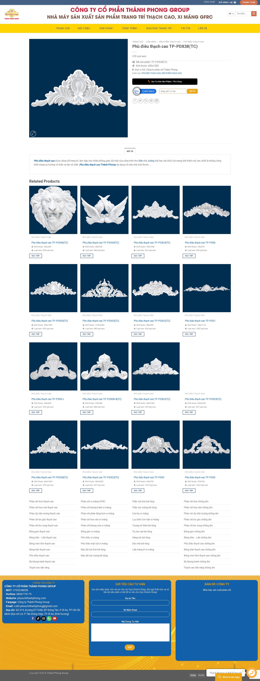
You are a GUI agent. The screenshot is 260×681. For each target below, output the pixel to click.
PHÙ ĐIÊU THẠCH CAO (194, 41)
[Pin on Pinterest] (151, 100)
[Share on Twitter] (140, 100)
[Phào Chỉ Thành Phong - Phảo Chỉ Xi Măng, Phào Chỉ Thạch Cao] (17, 14)
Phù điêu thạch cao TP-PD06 (200, 242)
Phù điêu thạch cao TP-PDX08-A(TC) (102, 399)
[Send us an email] (43, 618)
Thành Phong (108, 164)
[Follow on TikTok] (38, 618)
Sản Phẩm (105, 28)
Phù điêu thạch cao (89, 164)
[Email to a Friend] (145, 100)
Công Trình (129, 28)
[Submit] (253, 13)
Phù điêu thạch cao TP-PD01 (200, 320)
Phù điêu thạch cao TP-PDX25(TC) (101, 477)
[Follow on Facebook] (32, 618)
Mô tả (130, 151)
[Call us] (49, 618)
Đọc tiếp (36, 256)
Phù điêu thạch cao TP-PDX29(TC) (203, 399)
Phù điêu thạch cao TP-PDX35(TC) (101, 320)
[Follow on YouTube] (54, 618)
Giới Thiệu (83, 28)
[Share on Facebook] (135, 100)
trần (141, 160)
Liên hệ (202, 28)
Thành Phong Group (57, 673)
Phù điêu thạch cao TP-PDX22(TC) (152, 320)
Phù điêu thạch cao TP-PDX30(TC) (49, 320)
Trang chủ (63, 28)
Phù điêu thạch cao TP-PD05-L (47, 399)
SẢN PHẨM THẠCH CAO (170, 41)
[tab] (130, 151)
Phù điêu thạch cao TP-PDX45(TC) (101, 242)
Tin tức (186, 28)
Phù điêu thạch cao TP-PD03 (149, 477)
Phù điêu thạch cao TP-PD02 (200, 477)
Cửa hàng (151, 41)
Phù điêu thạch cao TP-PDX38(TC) (49, 477)
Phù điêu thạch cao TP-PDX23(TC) (152, 399)
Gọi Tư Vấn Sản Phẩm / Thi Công (166, 81)
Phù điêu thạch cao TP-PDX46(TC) (49, 242)
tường (151, 160)
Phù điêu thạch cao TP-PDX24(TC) (152, 242)
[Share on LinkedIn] (156, 100)
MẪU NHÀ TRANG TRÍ (158, 28)
